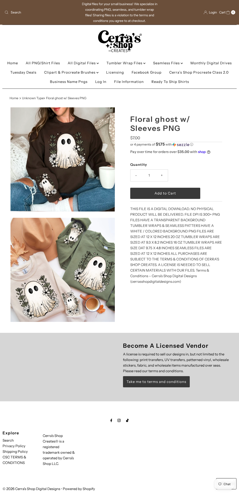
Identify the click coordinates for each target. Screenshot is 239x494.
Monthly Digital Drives (211, 63)
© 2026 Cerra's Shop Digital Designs (31, 489)
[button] (176, 144)
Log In (100, 81)
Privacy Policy (14, 446)
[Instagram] (119, 420)
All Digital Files (82, 63)
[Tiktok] (127, 420)
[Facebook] (111, 420)
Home (12, 63)
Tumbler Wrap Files (124, 63)
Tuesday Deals (23, 72)
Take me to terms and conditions (156, 381)
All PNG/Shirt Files (43, 63)
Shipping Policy (15, 451)
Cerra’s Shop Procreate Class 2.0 (199, 72)
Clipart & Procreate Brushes (70, 72)
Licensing (115, 72)
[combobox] (40, 12)
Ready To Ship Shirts (170, 81)
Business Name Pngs (69, 81)
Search (8, 440)
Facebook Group (147, 72)
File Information (129, 81)
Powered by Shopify (79, 489)
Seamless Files (167, 63)
